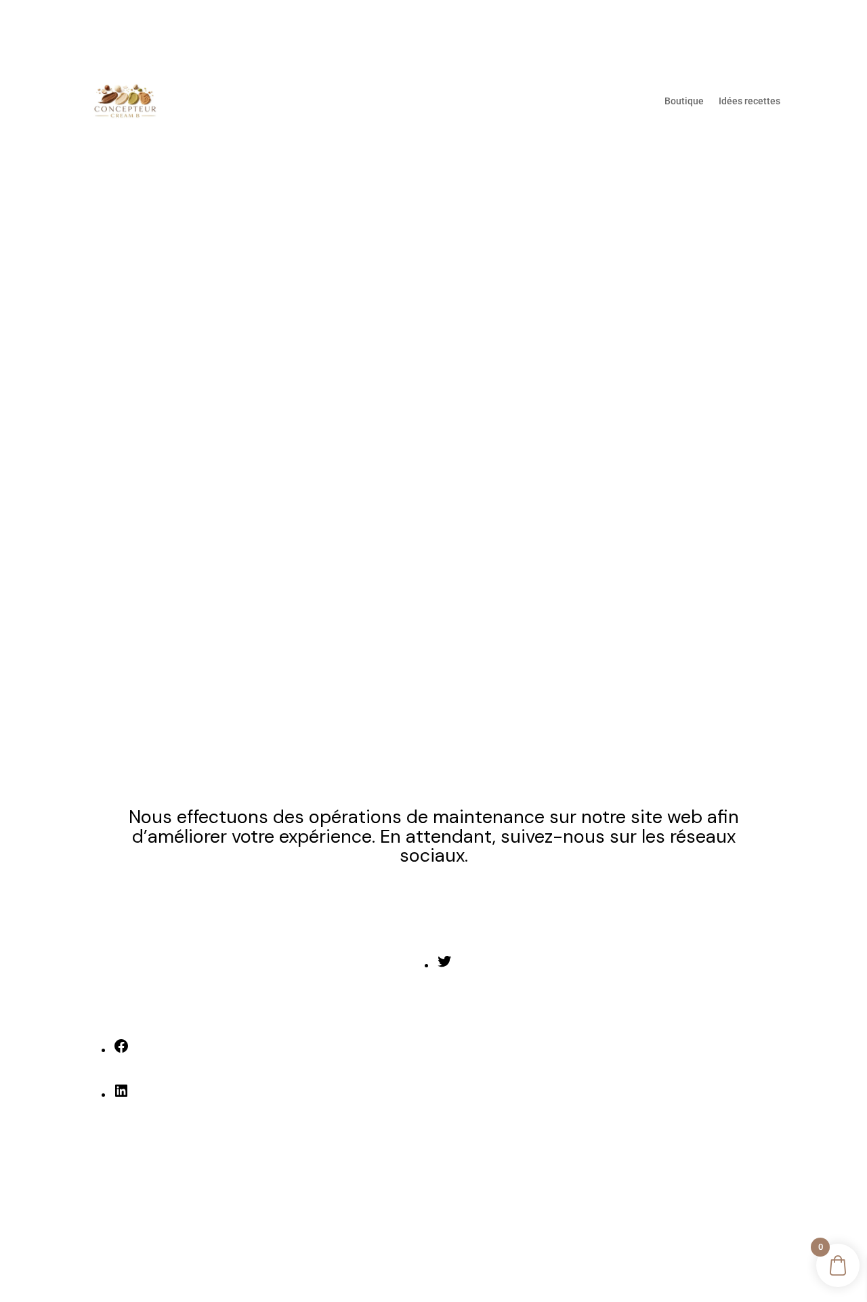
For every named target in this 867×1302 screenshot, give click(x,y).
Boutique (684, 101)
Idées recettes (749, 101)
